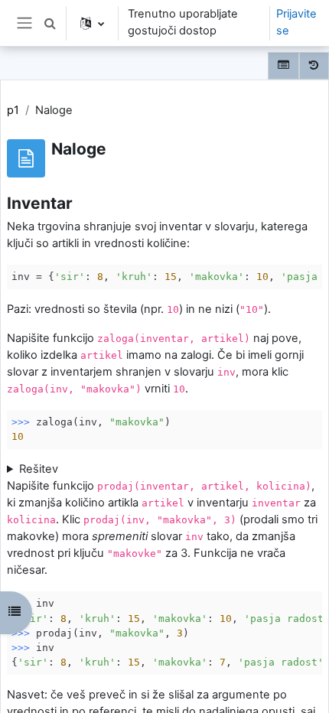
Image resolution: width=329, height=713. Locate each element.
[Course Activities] (283, 66)
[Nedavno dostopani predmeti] (314, 66)
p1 (13, 110)
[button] (50, 23)
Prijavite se (296, 22)
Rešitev (38, 469)
